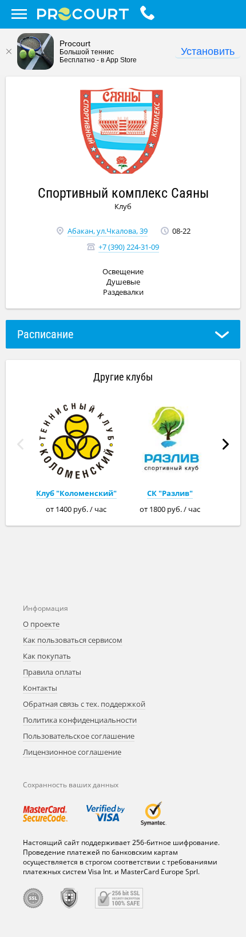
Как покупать (47, 656)
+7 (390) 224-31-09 (128, 247)
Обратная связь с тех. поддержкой (84, 704)
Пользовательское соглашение (78, 736)
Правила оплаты (52, 672)
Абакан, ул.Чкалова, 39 (108, 231)
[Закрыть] (8, 51)
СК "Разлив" (170, 493)
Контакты (40, 688)
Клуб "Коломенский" (76, 493)
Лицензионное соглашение (72, 752)
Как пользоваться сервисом (72, 640)
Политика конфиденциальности (80, 720)
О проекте (41, 624)
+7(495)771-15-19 (150, 14)
